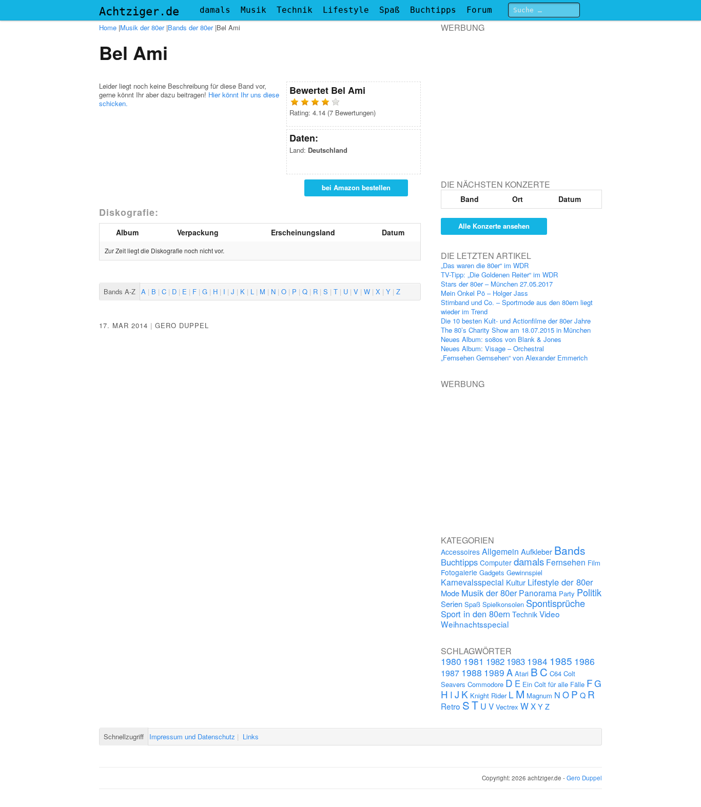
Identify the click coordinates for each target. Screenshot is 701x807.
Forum (479, 10)
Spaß (389, 10)
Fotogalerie (459, 572)
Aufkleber (536, 551)
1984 (537, 661)
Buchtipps (433, 10)
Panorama (538, 592)
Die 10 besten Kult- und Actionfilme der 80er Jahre (516, 321)
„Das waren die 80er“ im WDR (485, 265)
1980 (451, 661)
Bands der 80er (190, 27)
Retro (450, 706)
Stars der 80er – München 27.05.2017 (497, 284)
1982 (495, 661)
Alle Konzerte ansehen (494, 226)
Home (107, 27)
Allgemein (500, 551)
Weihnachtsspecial (475, 624)
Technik (295, 10)
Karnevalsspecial (472, 582)
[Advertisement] (518, 97)
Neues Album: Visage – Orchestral (492, 348)
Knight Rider (488, 695)
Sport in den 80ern (475, 614)
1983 (516, 661)
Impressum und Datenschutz (192, 736)
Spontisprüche (555, 603)
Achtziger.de (139, 11)
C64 (555, 673)
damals (215, 10)
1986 (584, 661)
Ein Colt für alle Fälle (553, 684)
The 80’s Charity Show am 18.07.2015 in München (516, 330)
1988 (471, 672)
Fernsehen (566, 562)
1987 (450, 673)
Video (549, 613)
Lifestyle (346, 10)
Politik (589, 592)
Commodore (485, 684)
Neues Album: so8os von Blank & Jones (501, 339)
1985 (561, 661)
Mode (450, 593)
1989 (494, 672)
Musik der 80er (142, 27)
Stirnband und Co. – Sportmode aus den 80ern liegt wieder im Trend (517, 306)
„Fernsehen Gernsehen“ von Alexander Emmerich (514, 357)
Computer (496, 562)
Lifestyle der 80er (560, 582)
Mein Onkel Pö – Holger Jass (484, 293)
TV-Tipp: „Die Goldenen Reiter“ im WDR (499, 274)
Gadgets (491, 572)
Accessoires (460, 552)
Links (251, 736)
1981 (473, 661)
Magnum (539, 695)
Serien (451, 603)
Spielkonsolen (503, 604)
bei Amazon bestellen (356, 187)
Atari (522, 673)
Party (567, 593)
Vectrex (507, 707)
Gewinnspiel (524, 572)
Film (594, 563)
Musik (253, 10)
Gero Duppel (182, 325)
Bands (570, 550)
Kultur (515, 582)
